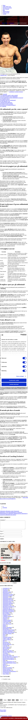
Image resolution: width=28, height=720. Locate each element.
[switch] (24, 362)
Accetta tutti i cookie (14, 380)
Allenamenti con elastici (8, 594)
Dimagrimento (6, 628)
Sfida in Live (5, 665)
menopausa (5, 649)
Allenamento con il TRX (8, 600)
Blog (4, 10)
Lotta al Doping (6, 647)
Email (1, 533)
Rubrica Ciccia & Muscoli (8, 659)
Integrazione (5, 642)
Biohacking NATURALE (8, 611)
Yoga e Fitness (6, 673)
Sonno (4, 666)
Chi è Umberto (6, 9)
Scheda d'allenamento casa (8, 661)
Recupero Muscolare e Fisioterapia (10, 656)
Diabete (4, 625)
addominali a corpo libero (5, 512)
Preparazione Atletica (7, 655)
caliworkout (5, 617)
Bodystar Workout (7, 614)
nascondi (5, 94)
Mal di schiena (6, 648)
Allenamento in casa (7, 605)
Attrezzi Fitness (6, 11)
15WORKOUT (6, 588)
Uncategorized (6, 672)
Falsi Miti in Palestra (7, 633)
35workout (5, 589)
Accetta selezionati (14, 384)
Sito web (2, 536)
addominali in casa (15, 512)
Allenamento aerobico (7, 598)
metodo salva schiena (7, 650)
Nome (1, 531)
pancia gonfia (5, 654)
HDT (4, 640)
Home (4, 5)
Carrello (4, 13)
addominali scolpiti (9, 511)
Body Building (6, 612)
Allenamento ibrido (7, 604)
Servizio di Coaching (7, 7)
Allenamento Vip (6, 607)
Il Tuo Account (6, 12)
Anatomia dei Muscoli (7, 609)
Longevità (5, 645)
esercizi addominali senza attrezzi (9, 514)
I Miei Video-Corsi (7, 6)
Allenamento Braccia (7, 599)
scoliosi (4, 664)
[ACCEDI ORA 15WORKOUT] (10, 560)
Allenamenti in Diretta (7, 595)
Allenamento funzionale (8, 603)
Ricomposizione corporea (8, 658)
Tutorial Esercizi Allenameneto (9, 671)
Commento (3, 520)
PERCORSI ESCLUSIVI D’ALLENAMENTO (14, 498)
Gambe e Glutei (6, 638)
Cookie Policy (3, 711)
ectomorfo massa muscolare (9, 632)
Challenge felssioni (7, 620)
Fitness (4, 634)
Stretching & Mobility (7, 667)
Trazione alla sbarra (7, 670)
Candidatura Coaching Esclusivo (16, 91)
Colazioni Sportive (7, 621)
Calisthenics (5, 615)
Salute (4, 660)
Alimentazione (6, 593)
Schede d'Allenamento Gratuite (9, 662)
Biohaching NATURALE (8, 610)
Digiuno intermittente (7, 627)
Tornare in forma (6, 669)
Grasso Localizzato (7, 639)
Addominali (11, 23)
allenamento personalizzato (8, 606)
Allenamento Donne (7, 601)
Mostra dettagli (20, 376)
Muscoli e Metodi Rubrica (8, 651)
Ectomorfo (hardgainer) (8, 631)
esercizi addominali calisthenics (11, 513)
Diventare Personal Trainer (8, 629)
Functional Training (7, 637)
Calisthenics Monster (7, 616)
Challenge (5, 618)
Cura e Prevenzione (7, 623)
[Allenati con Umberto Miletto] (10, 581)
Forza (4, 636)
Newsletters (5, 653)
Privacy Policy (3, 710)
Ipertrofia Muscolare (7, 644)
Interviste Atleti (6, 643)
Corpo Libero (6, 622)
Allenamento (16, 511)
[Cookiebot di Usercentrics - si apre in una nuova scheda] (20, 335)
